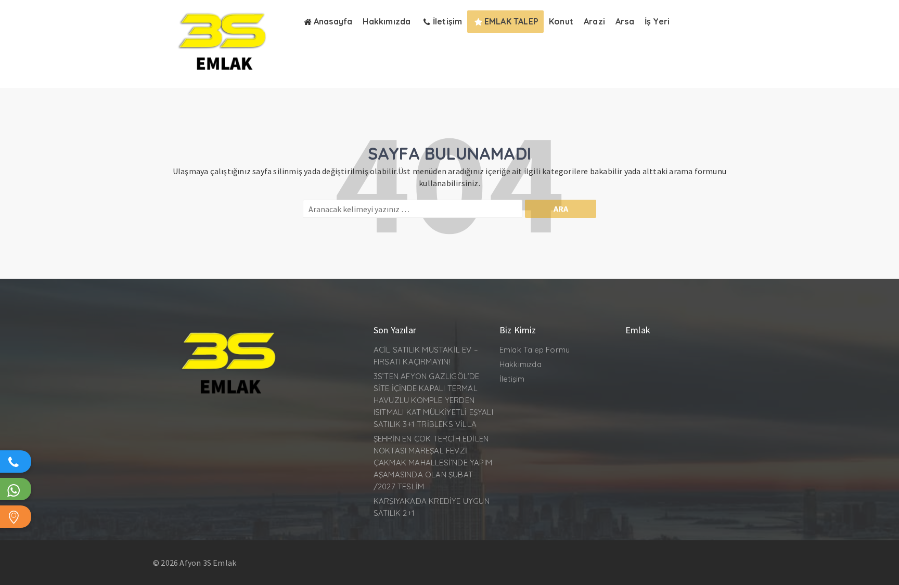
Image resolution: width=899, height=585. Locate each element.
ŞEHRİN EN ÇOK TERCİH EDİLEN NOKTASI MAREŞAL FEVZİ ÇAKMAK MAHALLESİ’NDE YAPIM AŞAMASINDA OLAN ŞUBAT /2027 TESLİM (433, 462)
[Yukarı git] (880, 566)
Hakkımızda (520, 364)
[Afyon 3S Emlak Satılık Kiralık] (225, 76)
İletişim (512, 379)
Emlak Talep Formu (534, 350)
